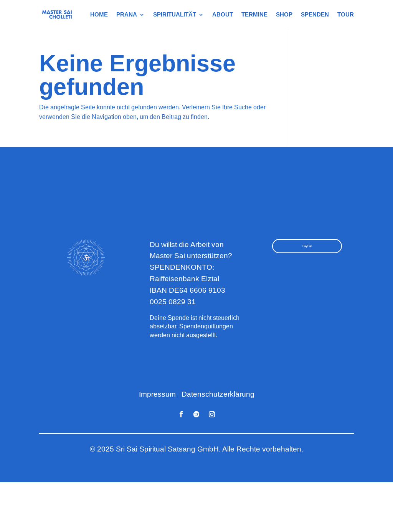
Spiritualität (174, 14)
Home (99, 14)
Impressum (157, 394)
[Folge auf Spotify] (196, 414)
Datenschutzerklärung (218, 394)
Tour (345, 14)
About (222, 14)
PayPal (307, 246)
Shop (284, 14)
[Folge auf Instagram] (212, 414)
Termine (254, 14)
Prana (126, 14)
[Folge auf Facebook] (181, 414)
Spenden (315, 14)
